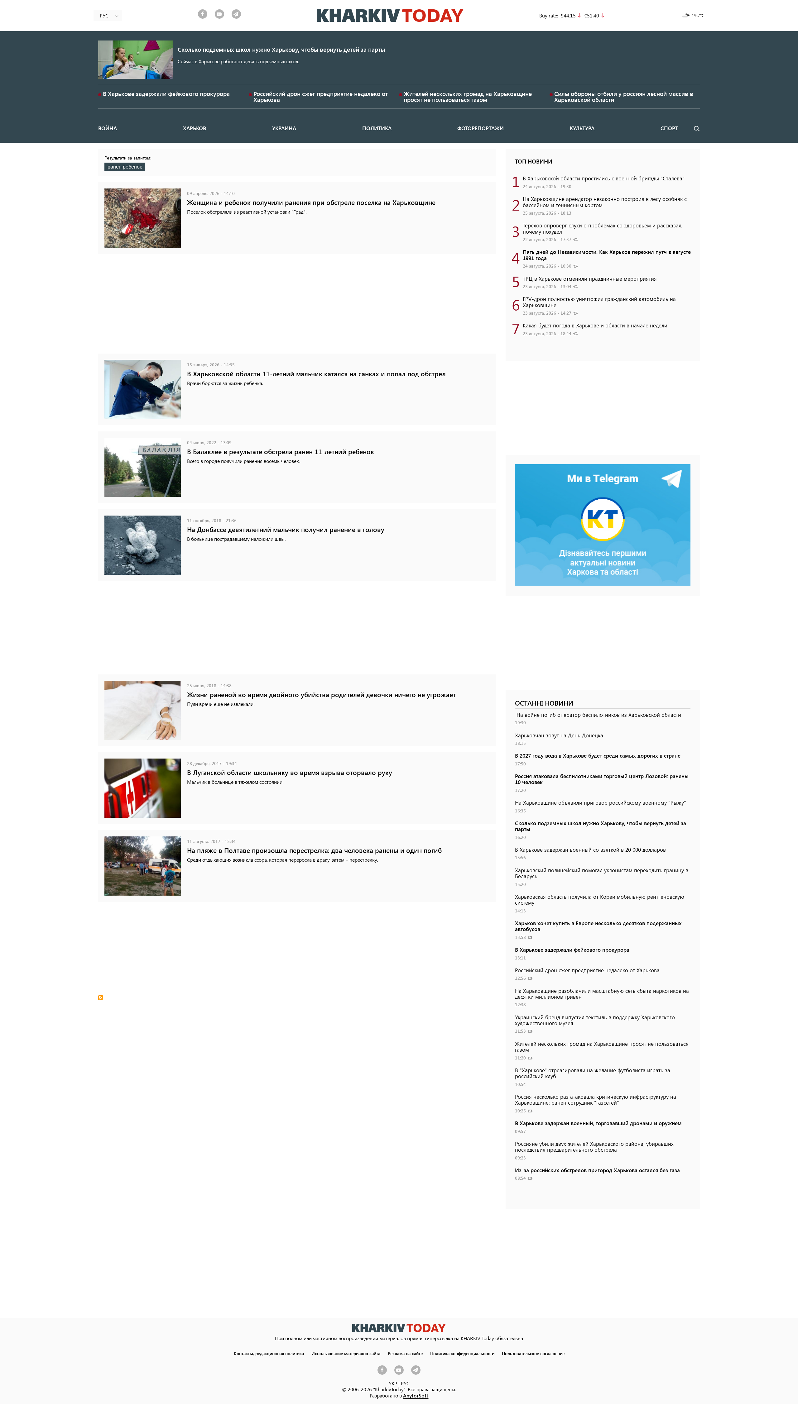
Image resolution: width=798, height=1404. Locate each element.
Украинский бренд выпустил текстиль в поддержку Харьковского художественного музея (595, 1020)
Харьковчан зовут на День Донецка (559, 735)
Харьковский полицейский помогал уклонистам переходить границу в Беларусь (601, 873)
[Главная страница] (399, 1328)
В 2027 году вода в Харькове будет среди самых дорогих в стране (597, 755)
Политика (377, 128)
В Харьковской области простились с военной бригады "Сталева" (604, 178)
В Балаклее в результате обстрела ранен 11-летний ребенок (280, 451)
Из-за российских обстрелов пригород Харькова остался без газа (597, 1170)
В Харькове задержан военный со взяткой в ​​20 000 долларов (590, 849)
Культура (582, 128)
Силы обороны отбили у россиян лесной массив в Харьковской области (623, 96)
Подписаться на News (100, 997)
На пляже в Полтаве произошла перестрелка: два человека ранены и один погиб (314, 850)
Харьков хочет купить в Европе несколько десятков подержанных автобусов (598, 926)
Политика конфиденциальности (462, 1353)
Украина (284, 128)
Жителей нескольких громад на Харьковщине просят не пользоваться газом (468, 96)
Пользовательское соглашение (533, 1353)
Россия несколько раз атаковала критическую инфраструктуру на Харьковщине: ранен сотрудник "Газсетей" (595, 1099)
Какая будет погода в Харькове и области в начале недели (595, 325)
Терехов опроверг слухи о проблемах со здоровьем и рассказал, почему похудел (603, 228)
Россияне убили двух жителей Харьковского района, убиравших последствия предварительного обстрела (594, 1146)
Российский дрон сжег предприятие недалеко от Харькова (320, 96)
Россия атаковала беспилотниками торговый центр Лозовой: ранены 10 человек (602, 779)
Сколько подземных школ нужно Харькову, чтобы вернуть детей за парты (281, 49)
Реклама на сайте (405, 1353)
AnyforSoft (415, 1395)
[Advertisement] (285, 310)
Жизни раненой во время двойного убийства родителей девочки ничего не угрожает (321, 694)
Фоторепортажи (480, 128)
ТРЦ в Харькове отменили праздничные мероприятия (590, 278)
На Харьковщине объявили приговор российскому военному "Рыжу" (600, 802)
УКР (393, 1383)
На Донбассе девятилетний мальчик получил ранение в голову (285, 529)
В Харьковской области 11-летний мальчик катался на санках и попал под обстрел (316, 373)
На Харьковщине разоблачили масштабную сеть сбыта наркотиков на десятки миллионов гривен (602, 993)
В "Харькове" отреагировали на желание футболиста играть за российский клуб (592, 1073)
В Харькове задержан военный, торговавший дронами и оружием (598, 1123)
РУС (405, 1383)
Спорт (669, 128)
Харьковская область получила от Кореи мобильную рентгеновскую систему (599, 899)
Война (107, 128)
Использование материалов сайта (345, 1353)
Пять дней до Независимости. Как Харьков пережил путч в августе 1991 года (607, 254)
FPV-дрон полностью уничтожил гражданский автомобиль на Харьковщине (599, 301)
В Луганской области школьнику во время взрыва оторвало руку (289, 772)
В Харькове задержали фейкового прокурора (166, 94)
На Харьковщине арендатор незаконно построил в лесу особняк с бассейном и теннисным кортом (605, 201)
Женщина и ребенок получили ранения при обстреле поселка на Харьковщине (311, 202)
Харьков (194, 128)
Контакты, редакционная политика (269, 1353)
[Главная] (390, 15)
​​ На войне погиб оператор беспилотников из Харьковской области (598, 714)
